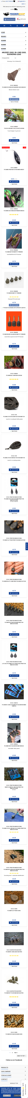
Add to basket (14, 99)
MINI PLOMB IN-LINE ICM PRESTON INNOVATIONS (14, 787)
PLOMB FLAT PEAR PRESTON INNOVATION (14, 540)
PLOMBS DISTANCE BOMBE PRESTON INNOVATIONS (14, 499)
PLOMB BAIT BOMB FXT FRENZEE (14, 252)
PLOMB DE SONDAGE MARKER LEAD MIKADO (14, 87)
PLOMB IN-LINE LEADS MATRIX (14, 952)
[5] (13, 214)
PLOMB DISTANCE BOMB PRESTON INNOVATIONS (14, 623)
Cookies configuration (19, 1095)
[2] (12, 297)
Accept (6, 1095)
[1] (9, 214)
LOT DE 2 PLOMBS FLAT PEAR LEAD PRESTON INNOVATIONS (14, 664)
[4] (16, 297)
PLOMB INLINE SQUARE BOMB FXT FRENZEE (14, 334)
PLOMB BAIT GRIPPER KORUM (14, 375)
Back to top (21, 1056)
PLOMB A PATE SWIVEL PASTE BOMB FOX (14, 458)
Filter (26, 545)
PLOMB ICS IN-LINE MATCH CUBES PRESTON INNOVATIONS (14, 828)
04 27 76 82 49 (9, 1)
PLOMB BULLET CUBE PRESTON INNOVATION (14, 581)
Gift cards (23, 19)
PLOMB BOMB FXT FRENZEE (14, 293)
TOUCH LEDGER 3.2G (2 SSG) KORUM (14, 128)
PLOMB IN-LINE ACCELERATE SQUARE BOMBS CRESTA (14, 705)
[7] (15, 214)
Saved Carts (9, 19)
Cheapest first (9, 58)
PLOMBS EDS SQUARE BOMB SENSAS (14, 746)
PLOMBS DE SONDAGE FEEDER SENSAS (14, 210)
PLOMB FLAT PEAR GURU (14, 910)
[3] (11, 214)
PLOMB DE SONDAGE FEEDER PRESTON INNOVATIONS (14, 870)
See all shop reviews (25, 1089)
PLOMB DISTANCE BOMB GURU (14, 1034)
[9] (17, 214)
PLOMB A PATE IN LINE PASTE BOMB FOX (14, 416)
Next (16, 1052)
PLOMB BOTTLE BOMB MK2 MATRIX (14, 993)
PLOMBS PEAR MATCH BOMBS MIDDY (14, 169)
